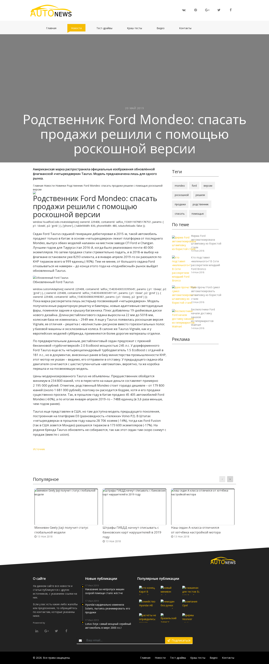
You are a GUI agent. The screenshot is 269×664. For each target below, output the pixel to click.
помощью (198, 213)
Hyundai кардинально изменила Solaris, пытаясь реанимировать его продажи (107, 608)
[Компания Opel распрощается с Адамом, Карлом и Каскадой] (190, 604)
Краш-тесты (136, 28)
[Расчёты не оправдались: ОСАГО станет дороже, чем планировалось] (147, 617)
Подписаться (180, 640)
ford (194, 185)
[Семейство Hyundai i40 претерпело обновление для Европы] (147, 604)
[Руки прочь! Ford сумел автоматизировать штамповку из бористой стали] (184, 294)
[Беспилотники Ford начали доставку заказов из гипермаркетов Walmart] (183, 318)
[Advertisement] (195, 403)
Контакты (187, 28)
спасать (180, 213)
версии (208, 185)
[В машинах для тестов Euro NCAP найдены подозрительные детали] (190, 590)
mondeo (180, 185)
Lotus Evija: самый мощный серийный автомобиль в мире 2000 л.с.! (108, 625)
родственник (201, 204)
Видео (162, 28)
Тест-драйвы (106, 28)
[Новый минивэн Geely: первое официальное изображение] (169, 590)
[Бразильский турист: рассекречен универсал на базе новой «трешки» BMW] (169, 617)
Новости (78, 28)
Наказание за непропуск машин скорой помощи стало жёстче (104, 591)
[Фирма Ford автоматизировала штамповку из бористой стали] (184, 243)
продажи (180, 204)
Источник (39, 449)
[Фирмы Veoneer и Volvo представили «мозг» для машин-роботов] (190, 617)
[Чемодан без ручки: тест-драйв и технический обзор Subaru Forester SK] (169, 604)
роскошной (182, 195)
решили (200, 195)
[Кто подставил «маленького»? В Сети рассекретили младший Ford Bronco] (181, 268)
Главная (53, 28)
